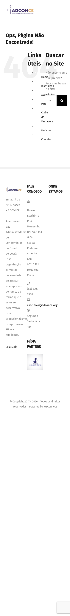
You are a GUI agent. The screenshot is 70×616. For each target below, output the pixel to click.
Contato (46, 139)
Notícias (46, 130)
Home (44, 77)
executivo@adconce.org (35, 305)
